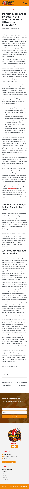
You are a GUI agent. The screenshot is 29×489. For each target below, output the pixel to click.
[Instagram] (16, 446)
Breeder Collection (7, 469)
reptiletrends (8, 372)
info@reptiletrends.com (10, 456)
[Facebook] (12, 446)
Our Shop (4, 471)
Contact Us (5, 479)
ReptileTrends (14, 486)
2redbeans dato (11, 188)
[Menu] (26, 3)
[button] (7, 375)
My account (5, 477)
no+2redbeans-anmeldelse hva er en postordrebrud (12, 10)
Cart (3, 473)
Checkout (4, 475)
